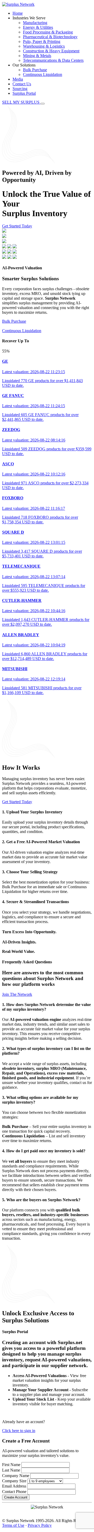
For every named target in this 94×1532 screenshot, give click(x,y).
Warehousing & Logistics (44, 46)
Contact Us (22, 84)
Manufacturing (35, 22)
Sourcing (20, 88)
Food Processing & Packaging (48, 32)
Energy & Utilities (38, 27)
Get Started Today (17, 226)
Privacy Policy (40, 1525)
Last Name (11, 1470)
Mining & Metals (37, 55)
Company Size (14, 1481)
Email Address (14, 1486)
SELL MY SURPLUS (21, 102)
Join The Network (17, 994)
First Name (11, 1464)
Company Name (15, 1475)
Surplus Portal (24, 93)
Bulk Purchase (35, 70)
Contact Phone (14, 1491)
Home (18, 13)
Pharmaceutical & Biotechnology (50, 37)
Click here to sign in (18, 1430)
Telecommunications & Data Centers (53, 60)
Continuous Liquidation (42, 74)
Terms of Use (13, 1525)
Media (18, 79)
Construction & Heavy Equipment (51, 51)
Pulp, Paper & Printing (41, 41)
